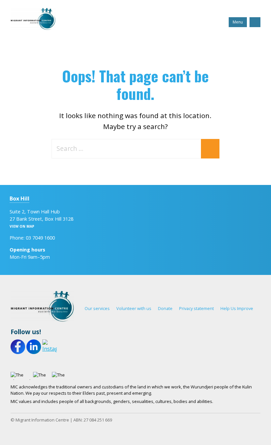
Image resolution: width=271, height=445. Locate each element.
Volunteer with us (133, 308)
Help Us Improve (236, 308)
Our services (97, 308)
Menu (238, 22)
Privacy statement (196, 308)
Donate (165, 308)
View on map (22, 226)
